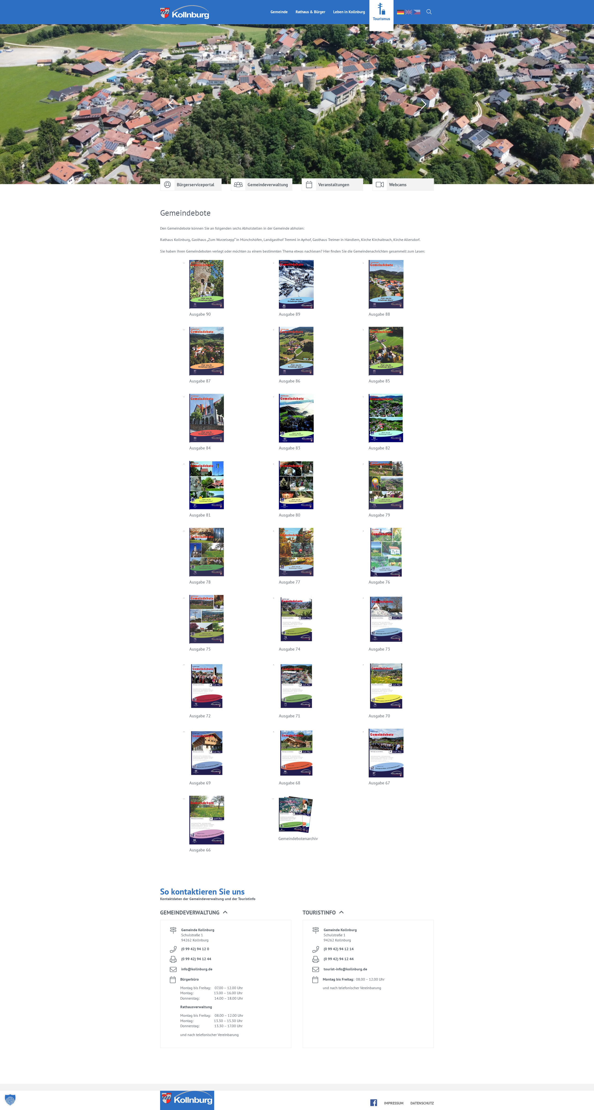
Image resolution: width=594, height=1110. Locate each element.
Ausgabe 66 (200, 850)
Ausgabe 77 (289, 582)
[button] (10, 1100)
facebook (373, 1102)
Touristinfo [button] (319, 912)
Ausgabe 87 (200, 381)
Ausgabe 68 (289, 783)
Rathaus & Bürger (310, 11)
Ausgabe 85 (379, 381)
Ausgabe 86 (289, 381)
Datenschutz (422, 1103)
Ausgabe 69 (200, 783)
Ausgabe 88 (379, 314)
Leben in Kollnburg (349, 11)
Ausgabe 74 (289, 649)
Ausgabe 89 (289, 314)
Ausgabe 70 (379, 716)
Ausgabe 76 (379, 582)
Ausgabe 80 (289, 515)
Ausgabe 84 (200, 448)
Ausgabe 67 (379, 783)
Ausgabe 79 (379, 515)
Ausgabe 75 (200, 649)
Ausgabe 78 (200, 582)
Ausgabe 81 (200, 515)
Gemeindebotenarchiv (298, 838)
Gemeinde (279, 11)
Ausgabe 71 (289, 716)
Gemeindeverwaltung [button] (190, 912)
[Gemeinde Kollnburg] (186, 12)
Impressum (394, 1103)
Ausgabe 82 (379, 448)
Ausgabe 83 (289, 448)
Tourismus (381, 18)
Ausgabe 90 (200, 314)
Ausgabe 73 (379, 649)
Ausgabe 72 (200, 716)
